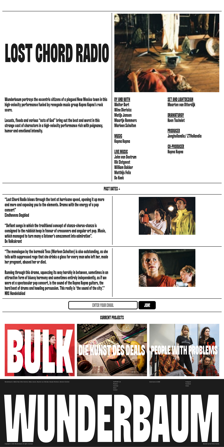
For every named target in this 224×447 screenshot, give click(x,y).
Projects (115, 384)
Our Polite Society (214, 443)
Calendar (115, 386)
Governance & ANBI (154, 381)
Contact (115, 390)
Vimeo (187, 386)
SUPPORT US (117, 381)
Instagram (188, 381)
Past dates (111, 188)
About (114, 388)
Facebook (188, 384)
